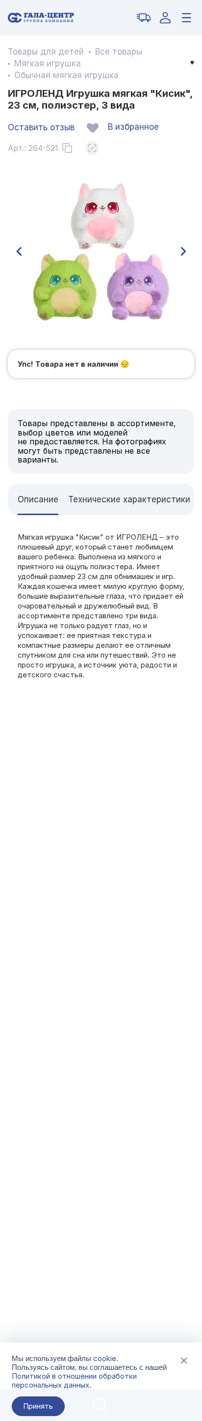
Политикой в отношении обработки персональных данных (74, 1380)
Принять (38, 1406)
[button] (18, 251)
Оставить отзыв (41, 127)
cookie (104, 1358)
